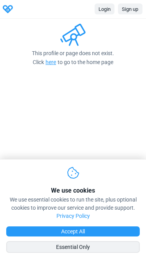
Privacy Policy (73, 216)
